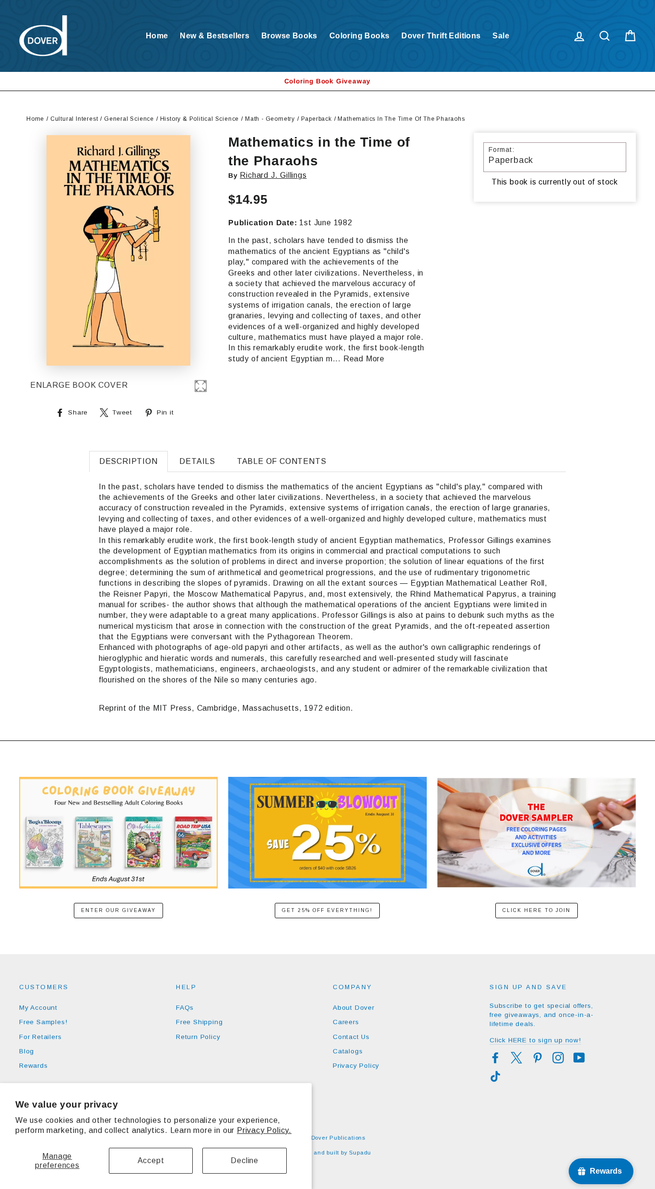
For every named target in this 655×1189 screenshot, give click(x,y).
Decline (244, 1160)
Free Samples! (43, 1022)
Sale (500, 36)
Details (197, 461)
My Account (38, 1007)
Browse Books (289, 36)
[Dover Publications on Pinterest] (537, 1057)
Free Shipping (199, 1022)
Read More (364, 359)
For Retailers (40, 1036)
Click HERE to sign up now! (535, 1040)
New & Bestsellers (214, 36)
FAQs (185, 1007)
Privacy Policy (356, 1065)
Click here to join (537, 910)
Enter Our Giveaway (118, 910)
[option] (327, 81)
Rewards (33, 1065)
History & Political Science (199, 118)
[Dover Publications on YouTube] (579, 1057)
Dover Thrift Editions (440, 36)
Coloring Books (359, 36)
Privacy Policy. (264, 1130)
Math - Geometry (270, 118)
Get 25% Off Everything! (327, 910)
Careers (346, 1022)
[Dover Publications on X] (516, 1057)
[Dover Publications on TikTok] (495, 1076)
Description (128, 461)
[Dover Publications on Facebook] (495, 1057)
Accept (151, 1160)
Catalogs (348, 1051)
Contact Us (351, 1036)
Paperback (316, 118)
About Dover (353, 1007)
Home (157, 36)
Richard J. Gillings (273, 175)
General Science (129, 118)
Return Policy (198, 1036)
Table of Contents (282, 461)
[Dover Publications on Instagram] (558, 1057)
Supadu (360, 1152)
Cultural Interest (74, 118)
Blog (26, 1051)
